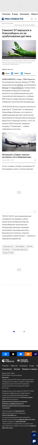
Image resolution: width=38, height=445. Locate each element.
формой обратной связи (27, 419)
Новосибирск (20, 246)
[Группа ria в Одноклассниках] (28, 354)
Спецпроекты (7, 369)
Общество (14, 366)
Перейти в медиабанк (29, 60)
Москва (29, 246)
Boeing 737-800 (8, 253)
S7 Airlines (19, 85)
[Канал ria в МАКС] (5, 354)
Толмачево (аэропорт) (19, 249)
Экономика (23, 366)
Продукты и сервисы (29, 369)
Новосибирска (17, 88)
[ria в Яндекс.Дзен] (13, 354)
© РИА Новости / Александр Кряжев (12, 60)
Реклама (17, 369)
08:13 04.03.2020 (7, 23)
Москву (5, 88)
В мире (31, 366)
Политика (5, 366)
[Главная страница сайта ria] (12, 19)
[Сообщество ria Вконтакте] (20, 354)
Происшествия (8, 246)
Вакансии (5, 377)
